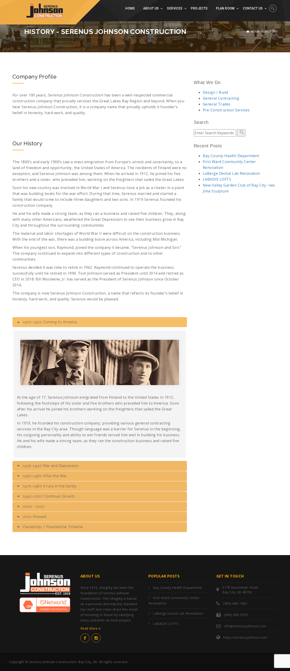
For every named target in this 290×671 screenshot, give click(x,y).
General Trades (217, 104)
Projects (199, 8)
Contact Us (253, 8)
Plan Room (225, 8)
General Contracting (221, 98)
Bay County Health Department (231, 155)
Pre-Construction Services (226, 110)
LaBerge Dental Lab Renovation (231, 173)
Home (130, 8)
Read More (89, 628)
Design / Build (215, 92)
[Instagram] (96, 637)
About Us (151, 8)
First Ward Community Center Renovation (173, 600)
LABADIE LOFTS (217, 179)
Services (174, 8)
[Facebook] (84, 637)
